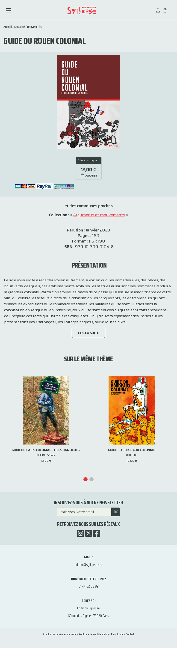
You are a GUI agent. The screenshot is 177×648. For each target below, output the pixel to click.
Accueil (7, 26)
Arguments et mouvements (99, 215)
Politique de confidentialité (94, 634)
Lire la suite (88, 332)
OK (116, 512)
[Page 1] (85, 479)
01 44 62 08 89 (89, 586)
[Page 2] (91, 479)
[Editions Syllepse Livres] (82, 10)
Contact (130, 634)
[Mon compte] (158, 12)
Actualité (19, 26)
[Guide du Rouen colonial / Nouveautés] (88, 102)
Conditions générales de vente (60, 634)
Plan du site (117, 634)
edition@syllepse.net (88, 565)
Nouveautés (34, 26)
